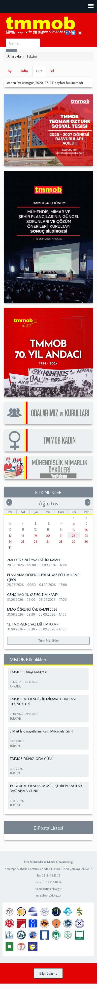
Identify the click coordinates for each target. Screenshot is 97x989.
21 (61, 536)
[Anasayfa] (40, 25)
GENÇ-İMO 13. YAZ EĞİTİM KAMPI (33, 594)
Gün (41, 72)
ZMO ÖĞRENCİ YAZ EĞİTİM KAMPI (33, 560)
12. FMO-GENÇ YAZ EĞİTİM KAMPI (33, 624)
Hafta (24, 71)
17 (10, 536)
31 (10, 547)
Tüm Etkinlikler (48, 640)
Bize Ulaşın (38, 32)
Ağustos (48, 503)
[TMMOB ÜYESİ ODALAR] (48, 413)
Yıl (52, 71)
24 (10, 541)
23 (86, 536)
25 (22, 541)
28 (61, 541)
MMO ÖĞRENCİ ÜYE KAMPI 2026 (32, 609)
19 (35, 536)
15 (73, 530)
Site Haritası (13, 32)
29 (73, 541)
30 (86, 541)
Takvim (31, 56)
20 (48, 536)
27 (48, 541)
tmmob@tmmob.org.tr (48, 889)
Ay (9, 71)
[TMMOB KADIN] (48, 440)
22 (73, 536)
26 (35, 541)
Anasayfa (14, 56)
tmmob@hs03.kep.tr (48, 895)
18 (22, 536)
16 (86, 530)
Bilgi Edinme (48, 973)
